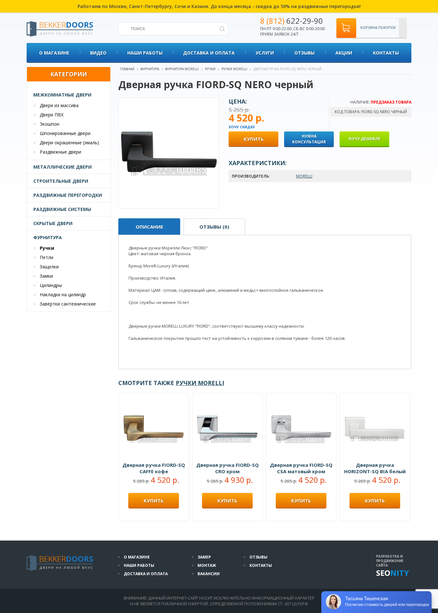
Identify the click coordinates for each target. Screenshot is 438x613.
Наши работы (145, 53)
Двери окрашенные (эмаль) (69, 142)
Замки (46, 276)
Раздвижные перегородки (67, 195)
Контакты (386, 53)
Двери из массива (59, 105)
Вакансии (209, 573)
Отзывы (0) (214, 226)
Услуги (265, 53)
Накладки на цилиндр (63, 294)
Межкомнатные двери (62, 95)
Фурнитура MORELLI (182, 69)
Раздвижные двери (60, 152)
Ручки (47, 248)
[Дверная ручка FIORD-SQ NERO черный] (169, 205)
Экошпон (49, 124)
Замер (204, 557)
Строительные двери (60, 181)
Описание (149, 226)
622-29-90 (291, 20)
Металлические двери (62, 167)
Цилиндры (51, 285)
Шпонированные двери (65, 133)
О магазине (54, 53)
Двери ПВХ (51, 115)
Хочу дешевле (364, 138)
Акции (343, 53)
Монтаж (207, 565)
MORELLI (304, 176)
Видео (98, 53)
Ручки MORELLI (234, 69)
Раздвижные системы (62, 209)
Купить (154, 500)
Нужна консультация (309, 139)
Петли (46, 257)
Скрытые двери (52, 223)
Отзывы (304, 53)
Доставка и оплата (209, 53)
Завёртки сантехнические (68, 304)
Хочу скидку (242, 126)
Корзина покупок (378, 27)
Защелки (49, 267)
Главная (127, 69)
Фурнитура (47, 237)
